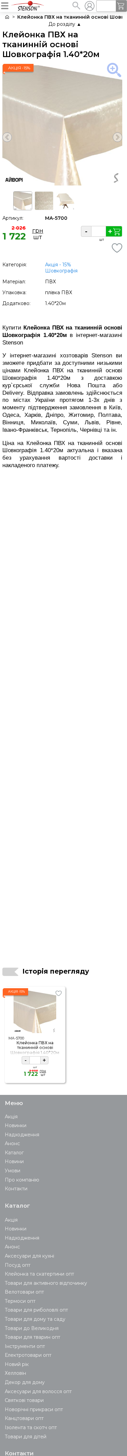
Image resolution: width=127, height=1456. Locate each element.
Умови (12, 1171)
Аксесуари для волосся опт (38, 1391)
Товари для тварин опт (32, 1337)
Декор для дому (25, 1382)
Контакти (16, 1189)
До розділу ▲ (64, 24)
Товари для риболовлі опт (36, 1310)
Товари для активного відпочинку (46, 1283)
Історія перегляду (55, 971)
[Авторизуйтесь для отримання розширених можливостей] (89, 5)
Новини (14, 1161)
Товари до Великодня (32, 1328)
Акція (11, 1117)
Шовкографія (61, 271)
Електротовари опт (28, 1355)
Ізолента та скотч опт (31, 1427)
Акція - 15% (58, 265)
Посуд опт (17, 1265)
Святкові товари (24, 1400)
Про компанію (22, 1180)
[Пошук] (76, 5)
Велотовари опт (24, 1292)
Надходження (22, 1135)
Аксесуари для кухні (29, 1256)
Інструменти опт (25, 1346)
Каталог (14, 1153)
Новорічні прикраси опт (34, 1409)
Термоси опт (20, 1301)
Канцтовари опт (24, 1418)
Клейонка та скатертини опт (39, 1274)
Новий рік (17, 1364)
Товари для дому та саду (35, 1319)
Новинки (15, 1125)
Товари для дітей (25, 1437)
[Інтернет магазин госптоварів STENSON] (6, 17)
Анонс (12, 1143)
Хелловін (15, 1373)
